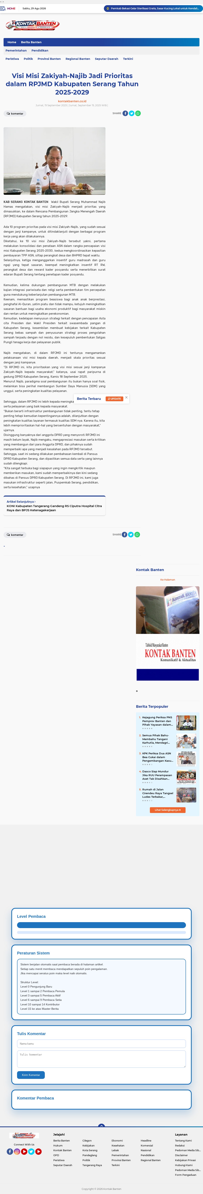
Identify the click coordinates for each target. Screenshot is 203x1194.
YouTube (27, 1156)
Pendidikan (40, 50)
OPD (56, 1155)
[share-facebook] (125, 113)
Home (11, 8)
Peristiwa (58, 1160)
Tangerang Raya (92, 1165)
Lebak (115, 1150)
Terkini (128, 59)
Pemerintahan (120, 1155)
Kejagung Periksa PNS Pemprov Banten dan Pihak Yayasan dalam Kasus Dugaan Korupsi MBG (157, 721)
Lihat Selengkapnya (167, 809)
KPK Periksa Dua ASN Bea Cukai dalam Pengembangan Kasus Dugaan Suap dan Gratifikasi (157, 757)
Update (115, 398)
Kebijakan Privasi (185, 1160)
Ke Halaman (167, 579)
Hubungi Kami (183, 1165)
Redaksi (180, 1145)
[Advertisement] (101, 852)
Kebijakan (88, 1145)
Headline (146, 1140)
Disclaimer (181, 1155)
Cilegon (87, 1140)
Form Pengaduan (185, 1174)
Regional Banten (78, 59)
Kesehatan (118, 1145)
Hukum (58, 1145)
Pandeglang (89, 1155)
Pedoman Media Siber (188, 1150)
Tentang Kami (183, 1140)
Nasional (146, 1150)
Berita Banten (31, 42)
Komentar (17, 534)
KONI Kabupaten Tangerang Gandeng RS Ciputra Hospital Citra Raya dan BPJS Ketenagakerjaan (54, 508)
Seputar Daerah (106, 59)
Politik (28, 59)
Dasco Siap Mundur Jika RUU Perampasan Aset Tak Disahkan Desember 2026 (157, 775)
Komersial (147, 1145)
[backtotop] (101, 1127)
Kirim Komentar (31, 1075)
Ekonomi (117, 1140)
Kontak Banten (150, 570)
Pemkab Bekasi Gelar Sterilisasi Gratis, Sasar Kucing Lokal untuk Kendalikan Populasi (155, 8)
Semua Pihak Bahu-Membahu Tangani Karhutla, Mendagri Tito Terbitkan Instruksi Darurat (155, 739)
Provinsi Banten (49, 59)
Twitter (33, 1156)
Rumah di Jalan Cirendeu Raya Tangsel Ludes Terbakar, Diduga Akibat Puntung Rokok (157, 793)
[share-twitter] (131, 113)
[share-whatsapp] (138, 113)
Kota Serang (89, 1150)
